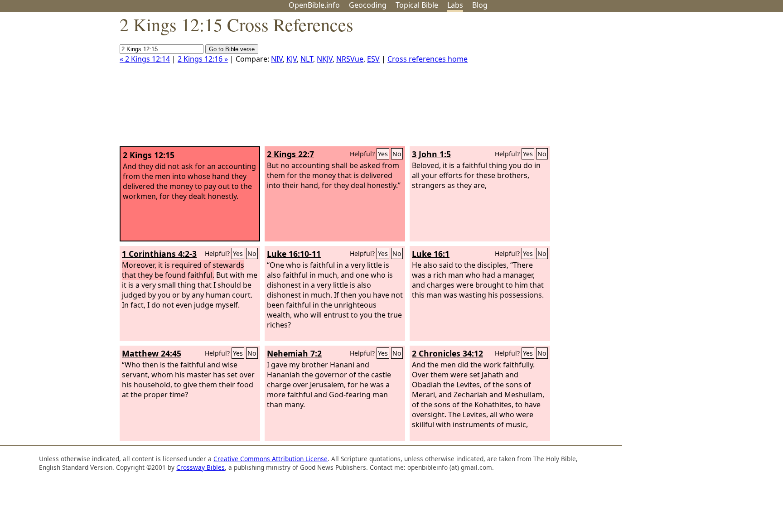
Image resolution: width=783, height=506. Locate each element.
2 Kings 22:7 (290, 154)
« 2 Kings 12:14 (145, 59)
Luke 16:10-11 (294, 253)
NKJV (325, 59)
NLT (306, 59)
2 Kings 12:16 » (203, 59)
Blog (480, 5)
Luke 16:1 (431, 253)
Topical (417, 5)
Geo (368, 5)
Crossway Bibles (200, 467)
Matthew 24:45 (151, 353)
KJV (291, 59)
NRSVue (349, 59)
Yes (383, 153)
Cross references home (427, 59)
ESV (373, 59)
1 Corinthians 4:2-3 (159, 253)
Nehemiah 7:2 (294, 353)
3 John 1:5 (431, 154)
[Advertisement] (691, 82)
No (396, 153)
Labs (455, 5)
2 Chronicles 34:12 (447, 353)
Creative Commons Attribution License (270, 458)
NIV (277, 59)
